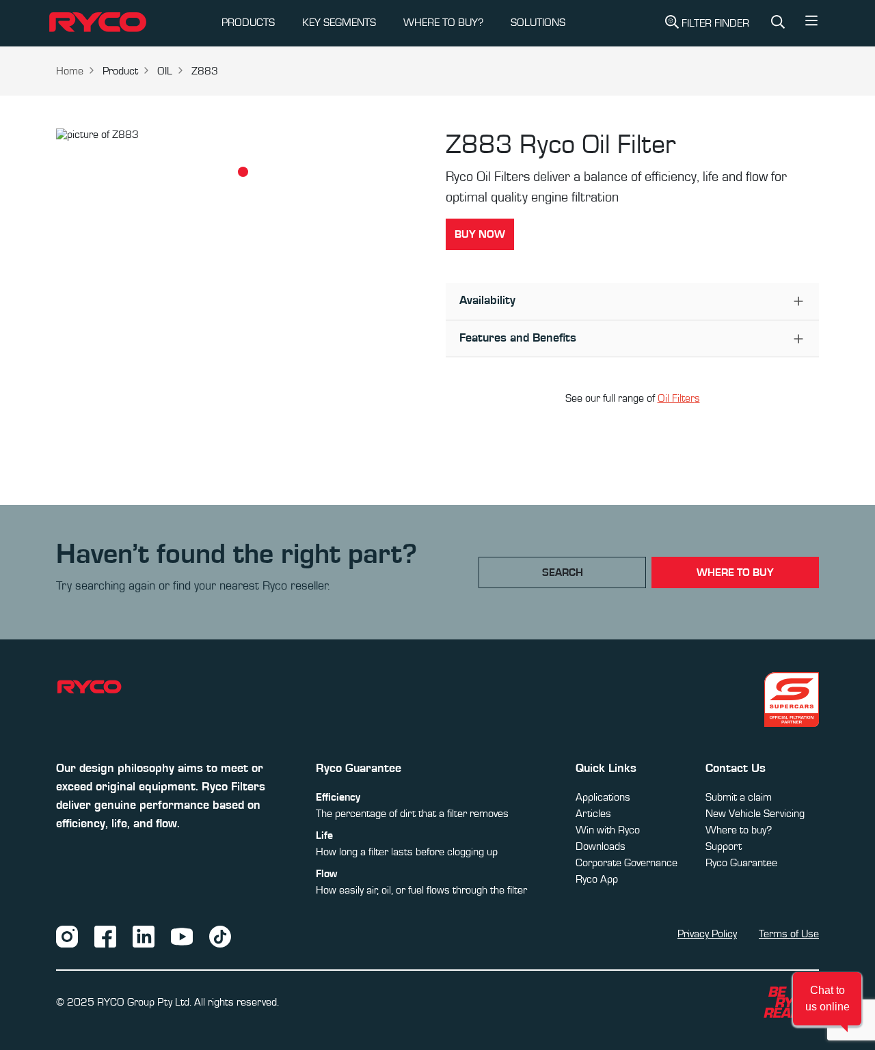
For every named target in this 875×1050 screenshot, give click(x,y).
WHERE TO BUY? (443, 22)
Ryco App (597, 879)
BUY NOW (480, 234)
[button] (811, 24)
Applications (603, 797)
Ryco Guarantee (741, 862)
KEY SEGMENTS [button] (339, 22)
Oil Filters (679, 398)
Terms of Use (789, 933)
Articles (593, 813)
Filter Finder (715, 23)
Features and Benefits (517, 338)
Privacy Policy (707, 933)
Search (562, 572)
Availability (487, 300)
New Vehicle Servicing (755, 813)
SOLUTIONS (538, 22)
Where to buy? (738, 830)
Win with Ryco (608, 830)
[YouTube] (182, 935)
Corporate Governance (626, 862)
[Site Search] (778, 23)
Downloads (600, 846)
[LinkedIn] (143, 935)
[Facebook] (105, 935)
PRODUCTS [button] (248, 22)
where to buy (735, 572)
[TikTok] (220, 935)
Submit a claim (738, 797)
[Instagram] (67, 935)
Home (69, 71)
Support (723, 846)
